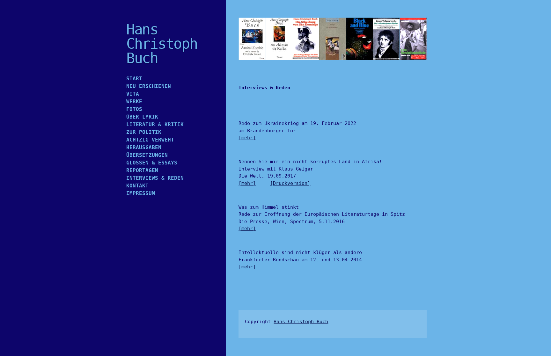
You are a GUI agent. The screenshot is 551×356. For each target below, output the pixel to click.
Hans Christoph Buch (301, 321)
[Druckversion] (290, 183)
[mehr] (247, 138)
